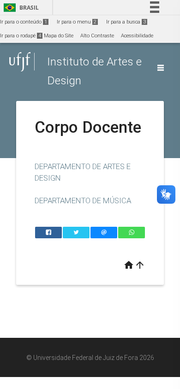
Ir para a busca (126, 22)
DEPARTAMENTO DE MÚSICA (83, 200)
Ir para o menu (76, 22)
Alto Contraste (97, 36)
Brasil (19, 8)
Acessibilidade (137, 36)
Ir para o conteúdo (23, 22)
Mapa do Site (58, 36)
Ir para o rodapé (20, 36)
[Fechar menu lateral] (160, 67)
